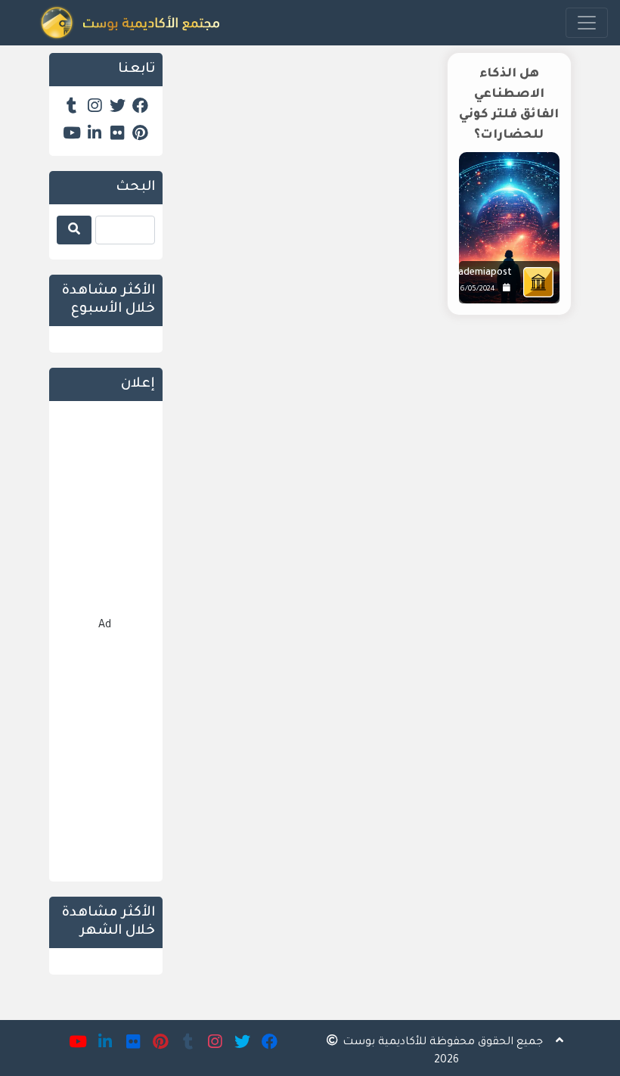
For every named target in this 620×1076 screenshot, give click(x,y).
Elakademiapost (476, 273)
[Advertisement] (378, 455)
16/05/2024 (476, 289)
